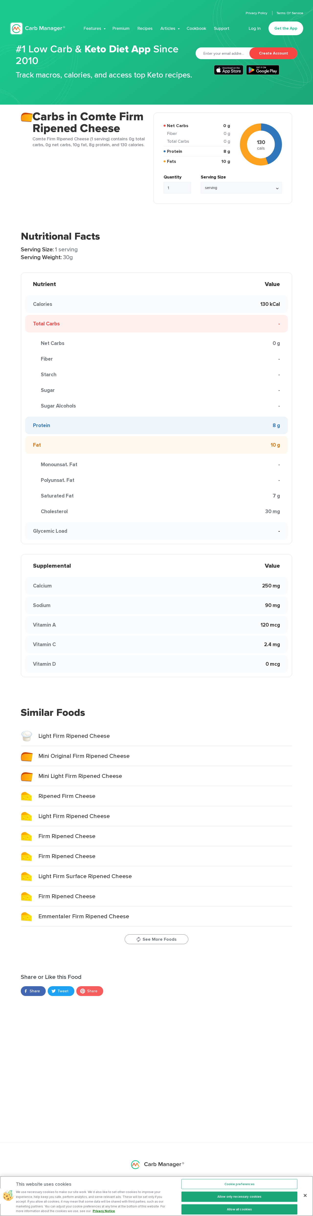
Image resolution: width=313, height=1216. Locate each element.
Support (221, 28)
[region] (156, 1196)
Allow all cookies (239, 1209)
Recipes (145, 28)
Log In (255, 28)
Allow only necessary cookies (239, 1196)
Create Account (273, 53)
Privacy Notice (104, 1211)
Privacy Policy (257, 13)
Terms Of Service (289, 13)
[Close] (305, 1195)
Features (92, 28)
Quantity (172, 177)
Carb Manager (37, 28)
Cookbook (196, 28)
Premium (121, 28)
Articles (167, 28)
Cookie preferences (239, 1184)
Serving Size (213, 177)
